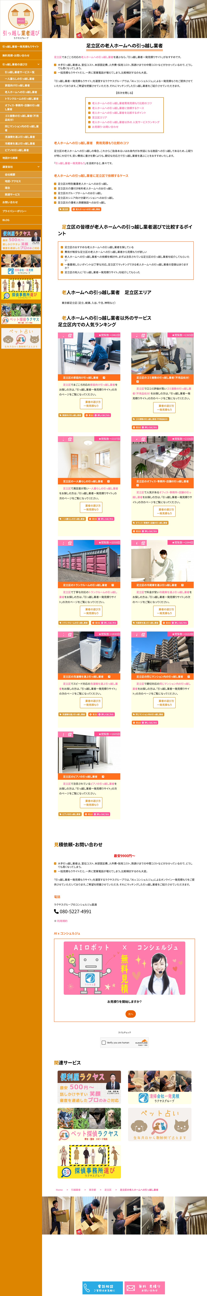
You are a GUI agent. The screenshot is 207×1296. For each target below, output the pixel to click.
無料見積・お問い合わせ (15, 55)
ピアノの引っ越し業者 (102, 784)
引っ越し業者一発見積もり (70, 163)
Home (59, 1189)
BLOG (5, 220)
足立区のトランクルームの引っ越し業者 (85, 585)
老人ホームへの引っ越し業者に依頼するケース (118, 108)
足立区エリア (99, 117)
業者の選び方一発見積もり (92, 404)
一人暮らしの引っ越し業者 (103, 488)
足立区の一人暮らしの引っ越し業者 (83, 481)
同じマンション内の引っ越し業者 (149, 714)
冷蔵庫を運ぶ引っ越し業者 (174, 592)
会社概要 (10, 174)
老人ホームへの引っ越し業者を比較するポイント (119, 113)
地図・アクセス (13, 181)
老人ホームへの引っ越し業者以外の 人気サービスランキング (125, 122)
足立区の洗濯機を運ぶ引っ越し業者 (83, 676)
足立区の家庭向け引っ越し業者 (81, 377)
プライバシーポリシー (14, 211)
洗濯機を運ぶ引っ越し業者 (73, 714)
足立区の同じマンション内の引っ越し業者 (160, 676)
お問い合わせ (10, 202)
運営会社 (7, 167)
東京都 (92, 1189)
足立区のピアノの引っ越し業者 (80, 776)
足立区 (58, 57)
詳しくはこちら (103, 415)
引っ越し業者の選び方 (14, 64)
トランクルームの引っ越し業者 (75, 622)
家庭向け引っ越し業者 (102, 385)
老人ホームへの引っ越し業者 (97, 57)
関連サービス (12, 194)
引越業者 (76, 1189)
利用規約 (62, 921)
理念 (7, 188)
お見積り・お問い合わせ (105, 127)
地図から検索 (10, 158)
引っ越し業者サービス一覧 (20, 72)
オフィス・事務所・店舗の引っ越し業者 (151, 522)
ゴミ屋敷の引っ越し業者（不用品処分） (152, 419)
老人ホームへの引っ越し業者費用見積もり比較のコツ (122, 103)
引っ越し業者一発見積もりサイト (20, 46)
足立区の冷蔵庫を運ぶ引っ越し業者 (157, 585)
